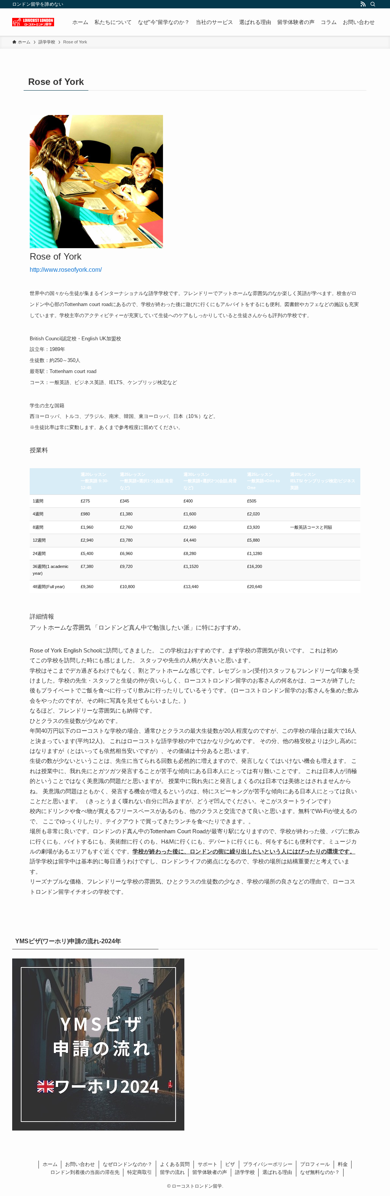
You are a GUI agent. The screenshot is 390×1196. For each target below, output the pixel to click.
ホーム (50, 1164)
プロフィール (315, 1164)
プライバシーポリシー (267, 1164)
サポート (207, 1164)
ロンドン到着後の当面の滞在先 (85, 1172)
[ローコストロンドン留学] (33, 22)
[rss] (363, 4)
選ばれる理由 (277, 1172)
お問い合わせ (80, 1164)
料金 (343, 1164)
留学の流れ (172, 1172)
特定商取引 (139, 1172)
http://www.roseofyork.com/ (66, 269)
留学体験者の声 (209, 1172)
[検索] (373, 4)
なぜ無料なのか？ (320, 1172)
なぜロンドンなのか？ (127, 1164)
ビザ (230, 1164)
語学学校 (245, 1172)
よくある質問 (175, 1164)
